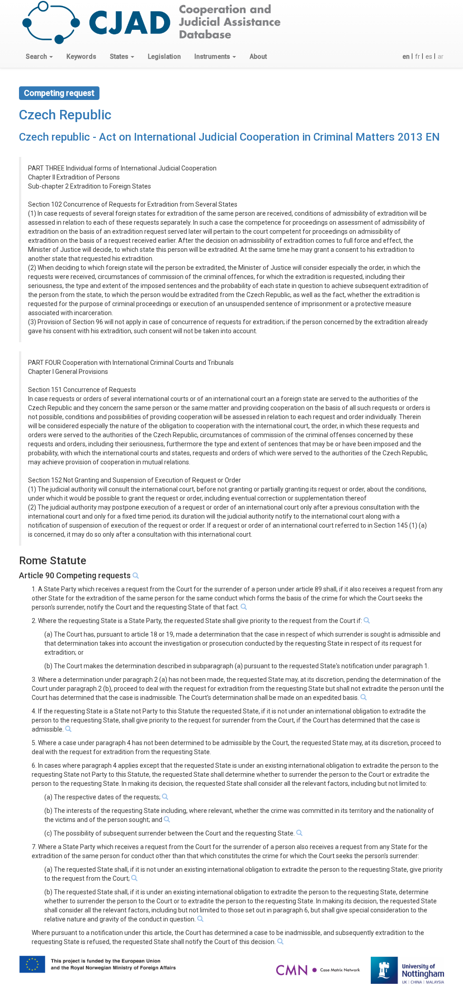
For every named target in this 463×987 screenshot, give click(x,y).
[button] (39, 56)
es (428, 56)
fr (417, 56)
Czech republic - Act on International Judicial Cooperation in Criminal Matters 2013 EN (229, 137)
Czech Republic (65, 115)
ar (441, 56)
